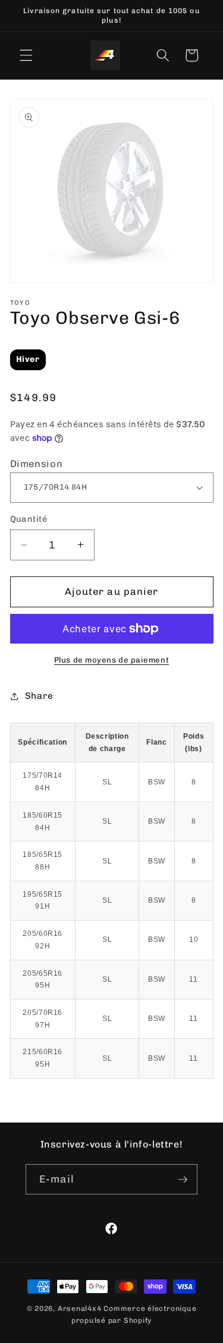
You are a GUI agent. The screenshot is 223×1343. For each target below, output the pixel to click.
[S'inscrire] (182, 1179)
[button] (26, 55)
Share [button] (39, 696)
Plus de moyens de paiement (111, 659)
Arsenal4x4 (80, 1308)
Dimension (36, 463)
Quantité (29, 519)
